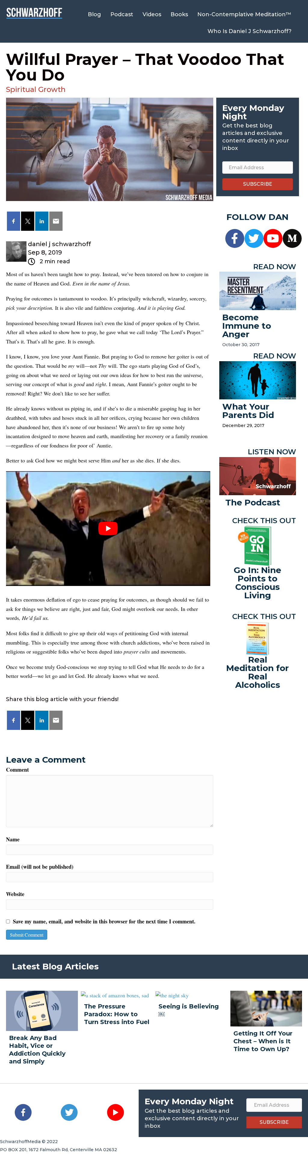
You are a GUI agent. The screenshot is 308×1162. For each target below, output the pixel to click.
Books (179, 14)
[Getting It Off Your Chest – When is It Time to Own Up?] (266, 1007)
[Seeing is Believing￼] (172, 994)
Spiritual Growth (36, 89)
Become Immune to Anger (246, 325)
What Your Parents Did (248, 410)
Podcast (121, 14)
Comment (17, 769)
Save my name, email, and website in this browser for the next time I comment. (104, 921)
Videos (152, 14)
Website (15, 894)
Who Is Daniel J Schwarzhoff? (249, 31)
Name (13, 839)
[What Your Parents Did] (257, 379)
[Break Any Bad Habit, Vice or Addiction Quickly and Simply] (42, 1010)
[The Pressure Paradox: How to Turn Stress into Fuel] (115, 994)
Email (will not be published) (39, 867)
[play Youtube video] (108, 528)
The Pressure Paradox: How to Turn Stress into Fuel (116, 1014)
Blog (94, 14)
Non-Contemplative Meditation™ (244, 14)
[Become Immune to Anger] (257, 290)
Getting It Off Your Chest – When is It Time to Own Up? (262, 1041)
